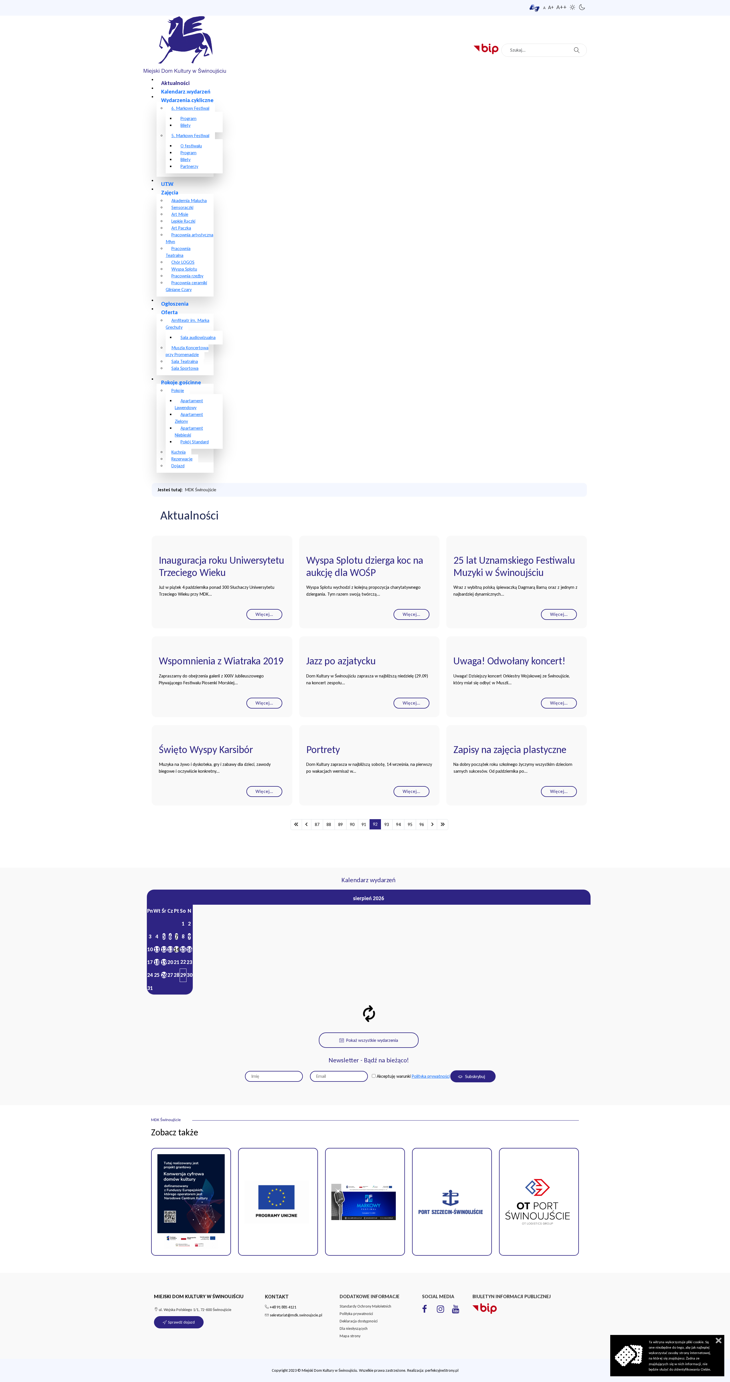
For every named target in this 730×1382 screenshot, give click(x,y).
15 (183, 949)
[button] (278, 1202)
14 (176, 949)
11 (157, 949)
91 (364, 824)
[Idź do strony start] (296, 824)
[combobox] (544, 50)
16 (189, 949)
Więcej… (264, 614)
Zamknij (718, 1340)
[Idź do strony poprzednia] (306, 824)
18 (157, 962)
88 (329, 824)
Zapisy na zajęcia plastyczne (509, 750)
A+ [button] (551, 7)
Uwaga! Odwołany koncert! (509, 661)
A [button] (544, 7)
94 (398, 824)
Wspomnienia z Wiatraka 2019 (221, 661)
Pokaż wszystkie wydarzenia (372, 1040)
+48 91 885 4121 (283, 1307)
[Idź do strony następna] (432, 824)
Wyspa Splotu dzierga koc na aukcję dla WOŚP (364, 566)
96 (421, 824)
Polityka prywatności (431, 1076)
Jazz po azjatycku (341, 661)
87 (317, 824)
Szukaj (577, 48)
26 (164, 975)
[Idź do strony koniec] (442, 824)
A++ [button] (561, 7)
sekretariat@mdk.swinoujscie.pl (296, 1315)
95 (410, 824)
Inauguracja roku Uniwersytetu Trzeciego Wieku (221, 566)
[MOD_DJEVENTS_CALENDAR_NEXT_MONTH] (370, 1003)
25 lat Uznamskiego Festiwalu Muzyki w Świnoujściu (514, 566)
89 (340, 824)
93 (386, 824)
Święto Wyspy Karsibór (206, 750)
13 (170, 949)
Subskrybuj (474, 1076)
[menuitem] (175, 82)
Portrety (323, 750)
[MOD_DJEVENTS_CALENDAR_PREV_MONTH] (367, 1003)
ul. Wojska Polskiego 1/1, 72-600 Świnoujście (194, 1309)
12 (164, 949)
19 (164, 962)
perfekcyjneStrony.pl (442, 1370)
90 (352, 824)
